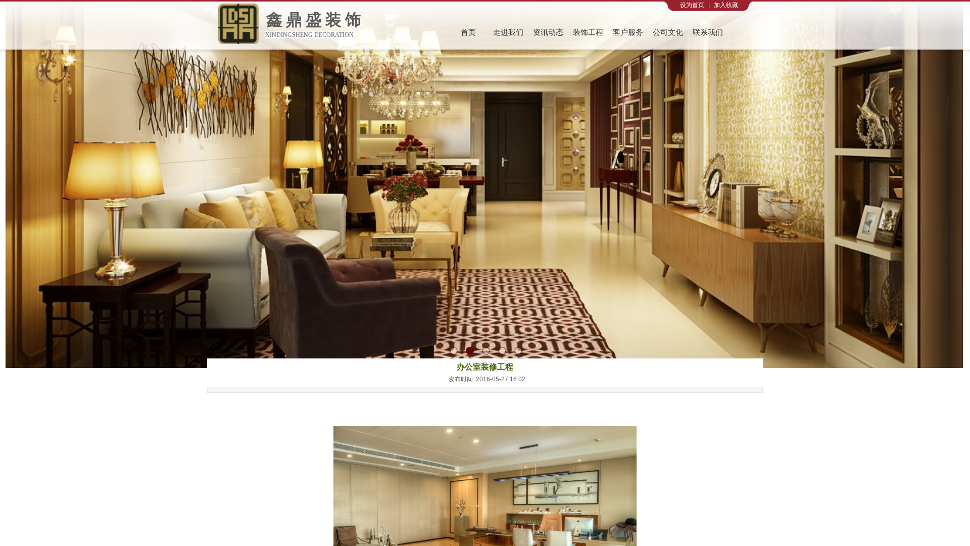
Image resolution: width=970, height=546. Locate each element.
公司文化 (668, 32)
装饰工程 (588, 32)
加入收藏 (726, 5)
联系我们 (708, 32)
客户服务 (628, 32)
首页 (468, 32)
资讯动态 (548, 32)
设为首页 (692, 5)
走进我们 (508, 32)
